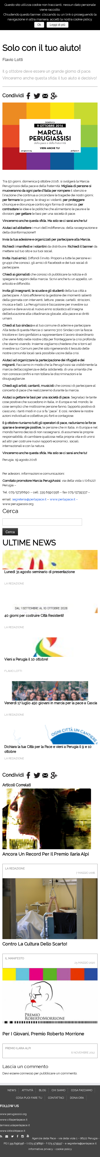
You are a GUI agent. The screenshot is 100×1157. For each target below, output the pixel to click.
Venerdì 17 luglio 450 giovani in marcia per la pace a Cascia (50, 703)
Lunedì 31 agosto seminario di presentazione (39, 572)
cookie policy (64, 1149)
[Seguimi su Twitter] (13, 1136)
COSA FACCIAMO (81, 1090)
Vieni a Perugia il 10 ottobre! (26, 659)
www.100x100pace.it (12, 1130)
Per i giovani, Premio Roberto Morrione (43, 1033)
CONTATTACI (56, 1097)
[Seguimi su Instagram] (23, 1136)
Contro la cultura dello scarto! (34, 943)
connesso (26, 1073)
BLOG (42, 1090)
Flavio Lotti (12, 59)
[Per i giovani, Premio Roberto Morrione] (50, 995)
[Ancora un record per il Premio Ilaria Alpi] (46, 820)
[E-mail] (7, 1136)
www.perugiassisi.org (17, 504)
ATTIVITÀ (27, 1090)
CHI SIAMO (58, 1090)
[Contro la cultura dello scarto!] (50, 909)
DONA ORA (77, 1097)
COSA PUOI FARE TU (29, 1097)
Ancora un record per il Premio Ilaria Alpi (45, 854)
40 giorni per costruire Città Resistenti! (34, 615)
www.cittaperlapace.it (13, 1119)
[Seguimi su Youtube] (29, 1136)
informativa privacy (40, 1149)
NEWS (12, 1090)
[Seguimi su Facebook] (19, 1136)
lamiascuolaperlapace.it (15, 1125)
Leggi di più (57, 24)
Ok (39, 24)
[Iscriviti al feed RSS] (2, 1136)
